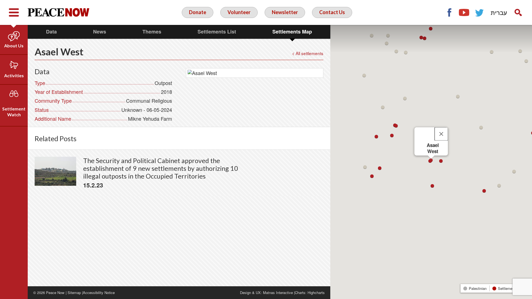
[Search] (518, 12)
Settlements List (217, 31)
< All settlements (307, 53)
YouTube (464, 12)
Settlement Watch (13, 111)
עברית (499, 12)
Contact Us (332, 12)
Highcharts (316, 292)
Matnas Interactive (278, 292)
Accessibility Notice (99, 292)
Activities (14, 75)
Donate (197, 12)
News (99, 31)
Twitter (479, 12)
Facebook (449, 12)
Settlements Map (292, 31)
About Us (14, 45)
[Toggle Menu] (13, 12)
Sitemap (74, 292)
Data (51, 31)
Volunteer (238, 12)
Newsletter (285, 12)
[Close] (441, 134)
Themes (151, 31)
